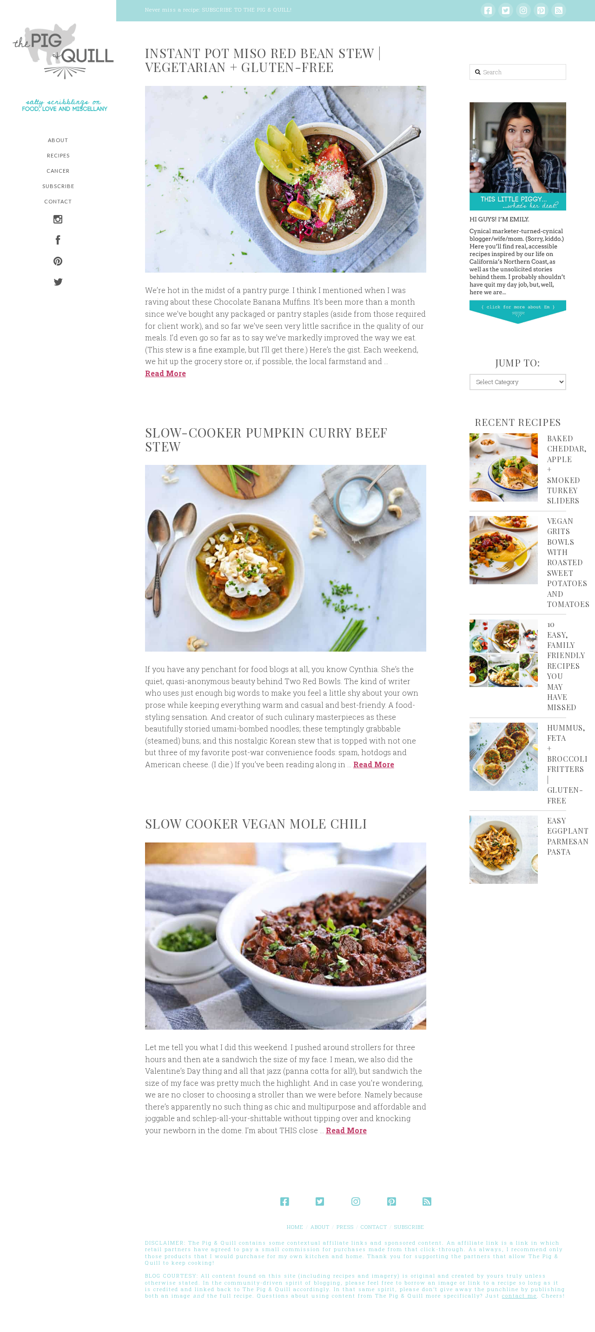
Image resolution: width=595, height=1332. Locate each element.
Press (345, 1226)
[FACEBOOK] (58, 241)
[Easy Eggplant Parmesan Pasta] (503, 850)
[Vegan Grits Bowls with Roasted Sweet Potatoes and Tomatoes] (503, 550)
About (320, 1226)
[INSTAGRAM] (58, 220)
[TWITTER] (58, 283)
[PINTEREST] (58, 262)
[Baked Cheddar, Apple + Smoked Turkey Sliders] (503, 467)
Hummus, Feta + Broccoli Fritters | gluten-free (567, 764)
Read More (165, 373)
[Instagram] (523, 10)
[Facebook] (488, 10)
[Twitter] (505, 10)
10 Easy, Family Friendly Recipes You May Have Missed (566, 665)
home (295, 1226)
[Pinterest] (541, 10)
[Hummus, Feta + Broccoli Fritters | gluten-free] (503, 757)
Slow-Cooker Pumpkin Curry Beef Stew (266, 439)
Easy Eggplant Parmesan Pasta (568, 836)
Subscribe (409, 1226)
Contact (374, 1226)
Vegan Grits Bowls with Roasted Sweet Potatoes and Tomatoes (568, 562)
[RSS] (558, 10)
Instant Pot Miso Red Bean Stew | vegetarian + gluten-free (263, 60)
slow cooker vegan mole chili (256, 823)
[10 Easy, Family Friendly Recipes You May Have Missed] (503, 653)
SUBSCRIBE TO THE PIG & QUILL (246, 9)
